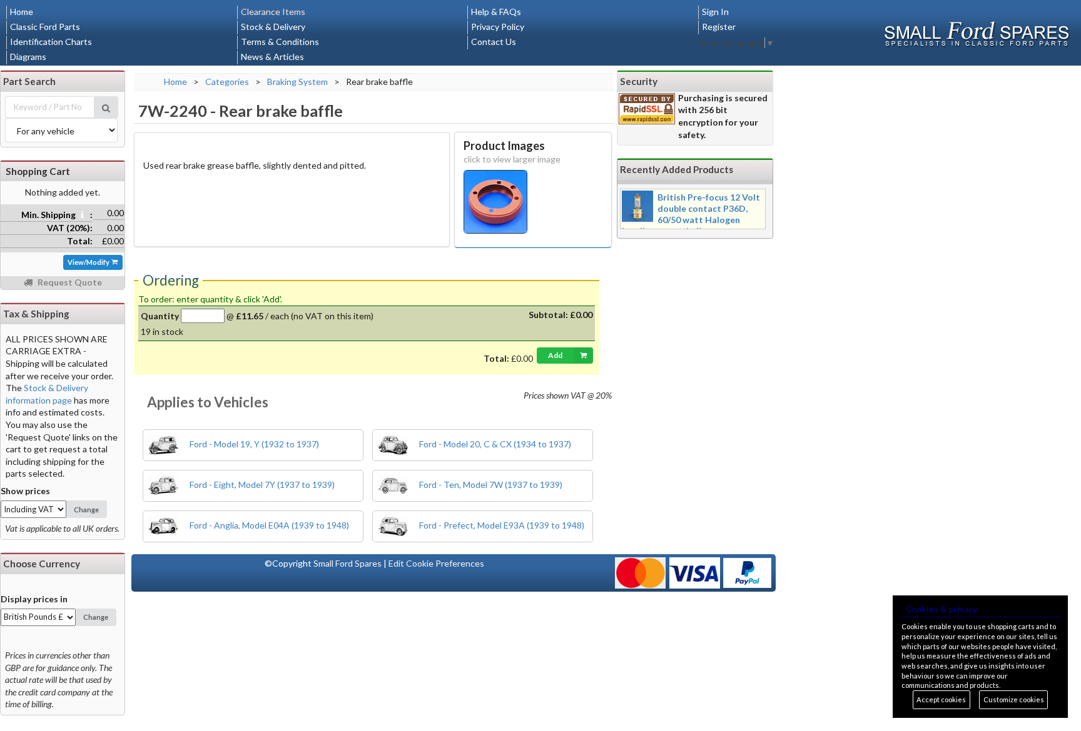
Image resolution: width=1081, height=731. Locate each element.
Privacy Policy (497, 26)
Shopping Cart (38, 171)
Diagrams (28, 56)
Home (21, 11)
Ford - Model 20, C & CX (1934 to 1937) (494, 444)
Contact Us (493, 41)
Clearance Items (273, 11)
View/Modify (89, 262)
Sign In (715, 11)
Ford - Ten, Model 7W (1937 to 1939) (489, 484)
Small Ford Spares (347, 563)
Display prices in (34, 599)
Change (86, 509)
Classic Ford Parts (45, 26)
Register (719, 26)
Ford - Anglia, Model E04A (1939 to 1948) (268, 525)
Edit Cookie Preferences (436, 563)
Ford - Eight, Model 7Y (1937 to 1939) (261, 484)
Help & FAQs (496, 11)
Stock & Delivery (273, 26)
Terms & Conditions (280, 41)
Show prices (25, 490)
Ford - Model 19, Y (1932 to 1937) (253, 444)
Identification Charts (51, 41)
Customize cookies (1013, 699)
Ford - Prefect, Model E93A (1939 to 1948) (500, 525)
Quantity (160, 316)
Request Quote (69, 282)
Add (555, 355)
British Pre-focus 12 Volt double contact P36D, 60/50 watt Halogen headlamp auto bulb (691, 214)
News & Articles (272, 56)
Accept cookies (941, 699)
